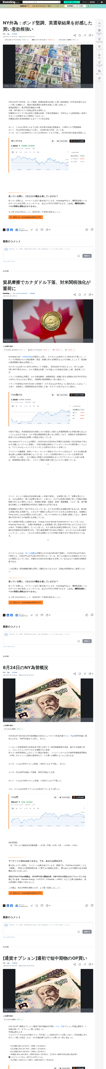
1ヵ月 (20, 152)
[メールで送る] (42, 229)
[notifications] (98, 2)
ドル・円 (68, 736)
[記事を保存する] (79, 35)
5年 (34, 152)
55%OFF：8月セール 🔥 (72, 2)
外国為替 (14, 34)
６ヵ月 (25, 152)
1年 (30, 152)
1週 (16, 152)
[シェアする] (74, 35)
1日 (13, 152)
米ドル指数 (30, 553)
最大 (38, 152)
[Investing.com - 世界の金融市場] (11, 2)
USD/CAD (26, 357)
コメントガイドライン (9, 261)
